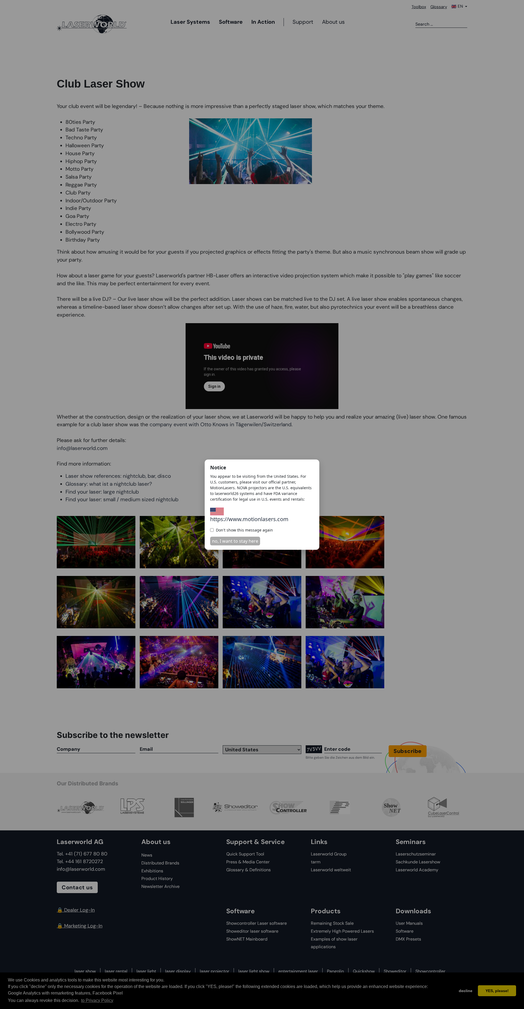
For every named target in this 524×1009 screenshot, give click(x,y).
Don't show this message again (244, 530)
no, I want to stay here (235, 541)
